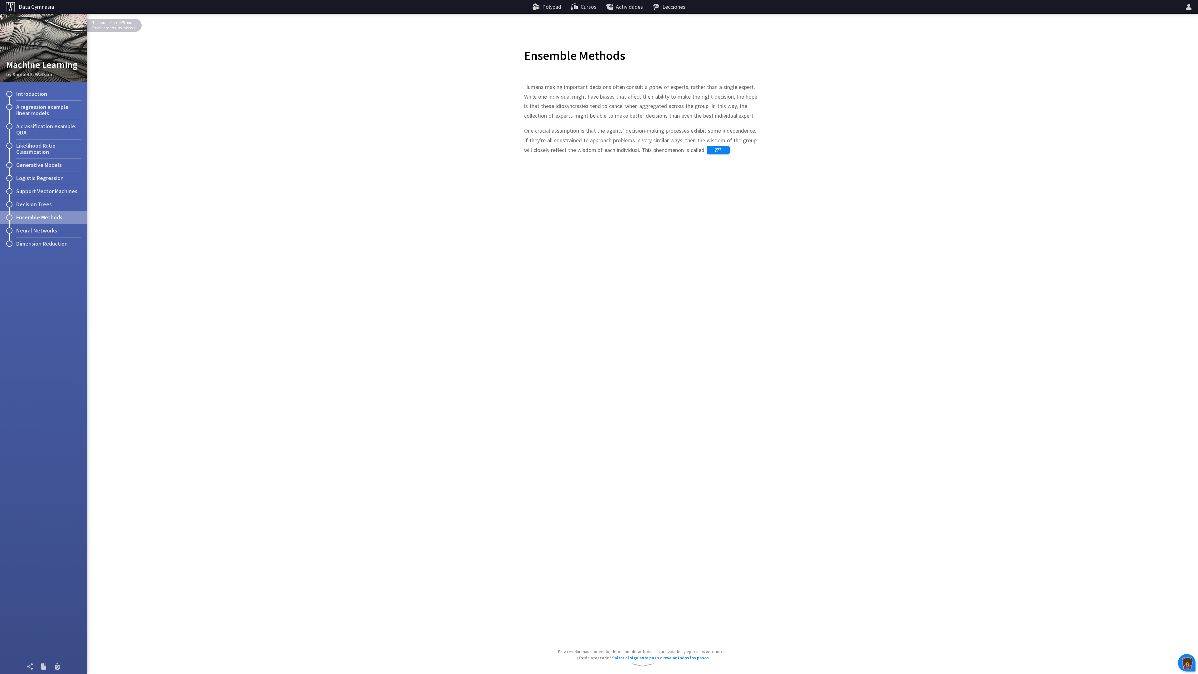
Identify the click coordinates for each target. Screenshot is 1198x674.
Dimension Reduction (42, 243)
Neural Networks (36, 230)
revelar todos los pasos (686, 658)
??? (718, 150)
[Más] (1189, 7)
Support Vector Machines (46, 191)
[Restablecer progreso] (57, 666)
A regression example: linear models (43, 110)
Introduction (31, 93)
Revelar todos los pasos (112, 28)
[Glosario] (44, 666)
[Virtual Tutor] (1187, 663)
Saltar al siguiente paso (635, 658)
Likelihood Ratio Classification (36, 148)
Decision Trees (34, 204)
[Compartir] (30, 666)
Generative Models (39, 164)
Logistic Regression (40, 178)
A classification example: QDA (46, 129)
